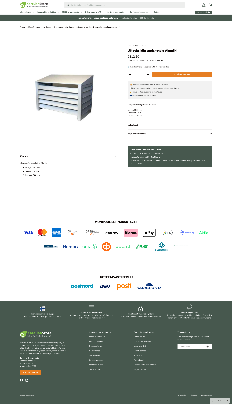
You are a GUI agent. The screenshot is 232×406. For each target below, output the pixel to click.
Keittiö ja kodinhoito (115, 12)
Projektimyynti (140, 369)
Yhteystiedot (139, 360)
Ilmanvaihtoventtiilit (97, 341)
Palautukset (193, 395)
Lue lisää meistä (30, 373)
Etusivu (23, 27)
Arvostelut (138, 355)
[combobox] (124, 5)
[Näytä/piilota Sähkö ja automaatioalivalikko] (81, 12)
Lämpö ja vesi (25, 12)
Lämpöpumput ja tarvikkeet (39, 27)
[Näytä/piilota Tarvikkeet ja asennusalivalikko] (149, 12)
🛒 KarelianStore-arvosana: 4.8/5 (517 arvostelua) (149, 67)
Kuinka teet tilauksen (142, 341)
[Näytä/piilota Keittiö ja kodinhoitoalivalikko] (126, 12)
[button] (210, 5)
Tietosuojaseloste (206, 395)
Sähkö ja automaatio (70, 12)
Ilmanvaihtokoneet (97, 337)
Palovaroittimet (95, 346)
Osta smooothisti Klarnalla (145, 364)
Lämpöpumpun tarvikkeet (63, 27)
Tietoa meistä (139, 337)
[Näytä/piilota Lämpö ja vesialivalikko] (33, 12)
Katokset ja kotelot (84, 27)
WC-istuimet (94, 355)
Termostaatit (94, 369)
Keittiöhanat (94, 351)
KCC (129, 46)
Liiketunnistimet (96, 364)
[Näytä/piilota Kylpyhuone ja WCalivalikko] (103, 12)
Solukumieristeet (96, 360)
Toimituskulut (143, 60)
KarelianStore (29, 395)
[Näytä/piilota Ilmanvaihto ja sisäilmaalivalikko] (58, 12)
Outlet (156, 12)
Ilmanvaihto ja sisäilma (46, 12)
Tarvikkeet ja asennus (139, 12)
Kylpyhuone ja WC (93, 12)
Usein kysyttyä (140, 346)
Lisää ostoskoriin (182, 74)
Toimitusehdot (140, 351)
